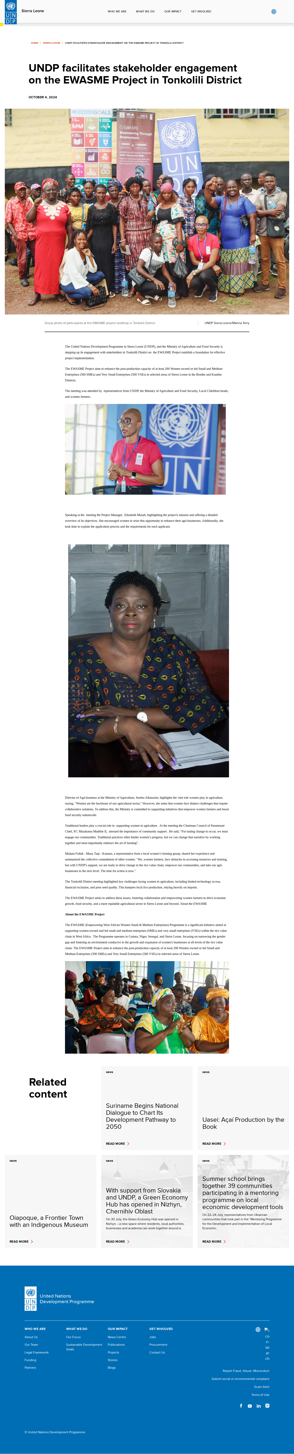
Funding (30, 1360)
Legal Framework (37, 1352)
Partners (30, 1367)
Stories (112, 1360)
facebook (241, 1406)
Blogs (112, 1367)
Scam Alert (261, 1386)
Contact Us (157, 1352)
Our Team (31, 1345)
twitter (232, 1406)
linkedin (259, 1406)
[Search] (267, 1344)
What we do (145, 11)
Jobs (152, 1337)
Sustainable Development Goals (84, 1347)
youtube (250, 1406)
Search (281, 11)
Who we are (117, 11)
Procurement (158, 1345)
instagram (267, 1406)
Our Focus (73, 1337)
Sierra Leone (33, 11)
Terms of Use (260, 1394)
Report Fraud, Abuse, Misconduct (246, 1370)
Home (34, 43)
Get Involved (201, 11)
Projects (113, 1352)
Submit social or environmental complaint (240, 1378)
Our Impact (173, 11)
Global (273, 11)
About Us (31, 1337)
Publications (116, 1345)
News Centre (117, 1337)
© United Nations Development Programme (55, 1432)
